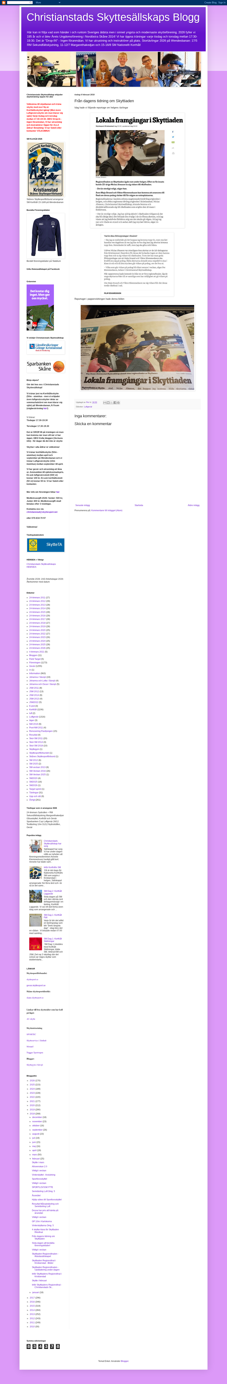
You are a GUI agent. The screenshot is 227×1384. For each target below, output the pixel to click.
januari (36, 1292)
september (37, 1130)
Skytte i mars (38, 1162)
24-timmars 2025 (37, 644)
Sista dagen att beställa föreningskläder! (43, 1244)
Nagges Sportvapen (35, 1052)
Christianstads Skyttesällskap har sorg (52, 843)
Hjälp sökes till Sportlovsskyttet (47, 1199)
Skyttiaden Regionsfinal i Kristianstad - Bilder (44, 1261)
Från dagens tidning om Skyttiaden (43, 1237)
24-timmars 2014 (37, 608)
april (34, 1150)
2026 (32, 1080)
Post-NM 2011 (36, 727)
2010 (32, 1326)
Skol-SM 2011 (36, 738)
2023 (32, 1093)
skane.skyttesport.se (35, 997)
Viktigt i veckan (39, 1170)
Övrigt (32, 800)
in (30, 670)
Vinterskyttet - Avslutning (43, 1175)
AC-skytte (31, 1018)
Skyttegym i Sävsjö (35, 1064)
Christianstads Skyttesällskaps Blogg (113, 17)
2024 (32, 1089)
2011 (32, 1322)
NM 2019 (33, 724)
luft (30, 713)
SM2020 (33, 778)
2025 (32, 1084)
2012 (32, 1318)
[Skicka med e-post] (105, 402)
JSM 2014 (34, 695)
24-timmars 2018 (37, 623)
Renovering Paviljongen (41, 731)
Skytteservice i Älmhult (36, 1040)
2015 (32, 1306)
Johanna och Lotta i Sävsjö (42, 680)
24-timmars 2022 (37, 633)
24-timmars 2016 (37, 615)
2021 (32, 1101)
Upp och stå (35, 796)
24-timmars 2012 (37, 601)
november (37, 1121)
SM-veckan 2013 (37, 767)
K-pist (32, 706)
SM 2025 (33, 763)
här (45, 408)
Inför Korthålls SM (52, 867)
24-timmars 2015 (37, 612)
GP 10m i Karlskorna (42, 1221)
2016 (32, 1302)
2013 (32, 1314)
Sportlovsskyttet (39, 1179)
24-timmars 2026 (37, 648)
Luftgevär (88, 407)
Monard (30, 1046)
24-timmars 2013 (37, 605)
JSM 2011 (34, 688)
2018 (32, 1113)
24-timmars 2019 (37, 626)
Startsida (139, 505)
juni (34, 1142)
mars (35, 1154)
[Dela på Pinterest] (118, 402)
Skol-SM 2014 (36, 742)
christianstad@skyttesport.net (42, 512)
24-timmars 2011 (37, 597)
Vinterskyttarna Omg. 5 (43, 1225)
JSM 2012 (34, 691)
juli (34, 1138)
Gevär (32, 666)
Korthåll (33, 709)
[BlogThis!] (108, 402)
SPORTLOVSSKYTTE (42, 1187)
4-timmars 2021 (36, 652)
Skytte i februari (39, 1280)
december (37, 1117)
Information (34, 673)
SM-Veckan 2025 (37, 774)
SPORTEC (31, 1034)
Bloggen (33, 655)
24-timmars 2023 (37, 637)
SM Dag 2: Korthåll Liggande (53, 892)
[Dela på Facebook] (115, 402)
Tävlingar (33, 792)
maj (34, 1146)
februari (36, 1158)
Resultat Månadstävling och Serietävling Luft (45, 1205)
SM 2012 (33, 760)
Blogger (124, 1361)
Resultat (33, 735)
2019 (32, 1109)
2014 (32, 1310)
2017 (32, 1298)
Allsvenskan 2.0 (39, 1166)
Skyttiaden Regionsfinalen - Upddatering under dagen (46, 1268)
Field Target (35, 659)
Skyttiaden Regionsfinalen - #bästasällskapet (45, 1255)
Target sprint (35, 789)
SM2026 (33, 785)
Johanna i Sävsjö (37, 677)
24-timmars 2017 (37, 619)
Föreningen (34, 662)
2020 (32, 1105)
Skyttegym (34, 749)
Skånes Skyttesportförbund (42, 756)
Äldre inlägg (194, 505)
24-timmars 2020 (37, 630)
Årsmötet (36, 1195)
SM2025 (33, 782)
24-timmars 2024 (37, 641)
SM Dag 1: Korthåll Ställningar (53, 939)
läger (31, 720)
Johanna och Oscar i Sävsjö (42, 684)
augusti (36, 1134)
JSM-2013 (34, 698)
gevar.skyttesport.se (36, 985)
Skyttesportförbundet (39, 753)
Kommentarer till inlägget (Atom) (106, 510)
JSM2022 (33, 702)
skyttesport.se (32, 979)
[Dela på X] (111, 402)
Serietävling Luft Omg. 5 (43, 1191)
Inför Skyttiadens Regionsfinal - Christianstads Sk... (47, 1286)
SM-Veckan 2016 (37, 771)
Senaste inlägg (82, 505)
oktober (36, 1125)
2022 (32, 1097)
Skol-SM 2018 (36, 745)
